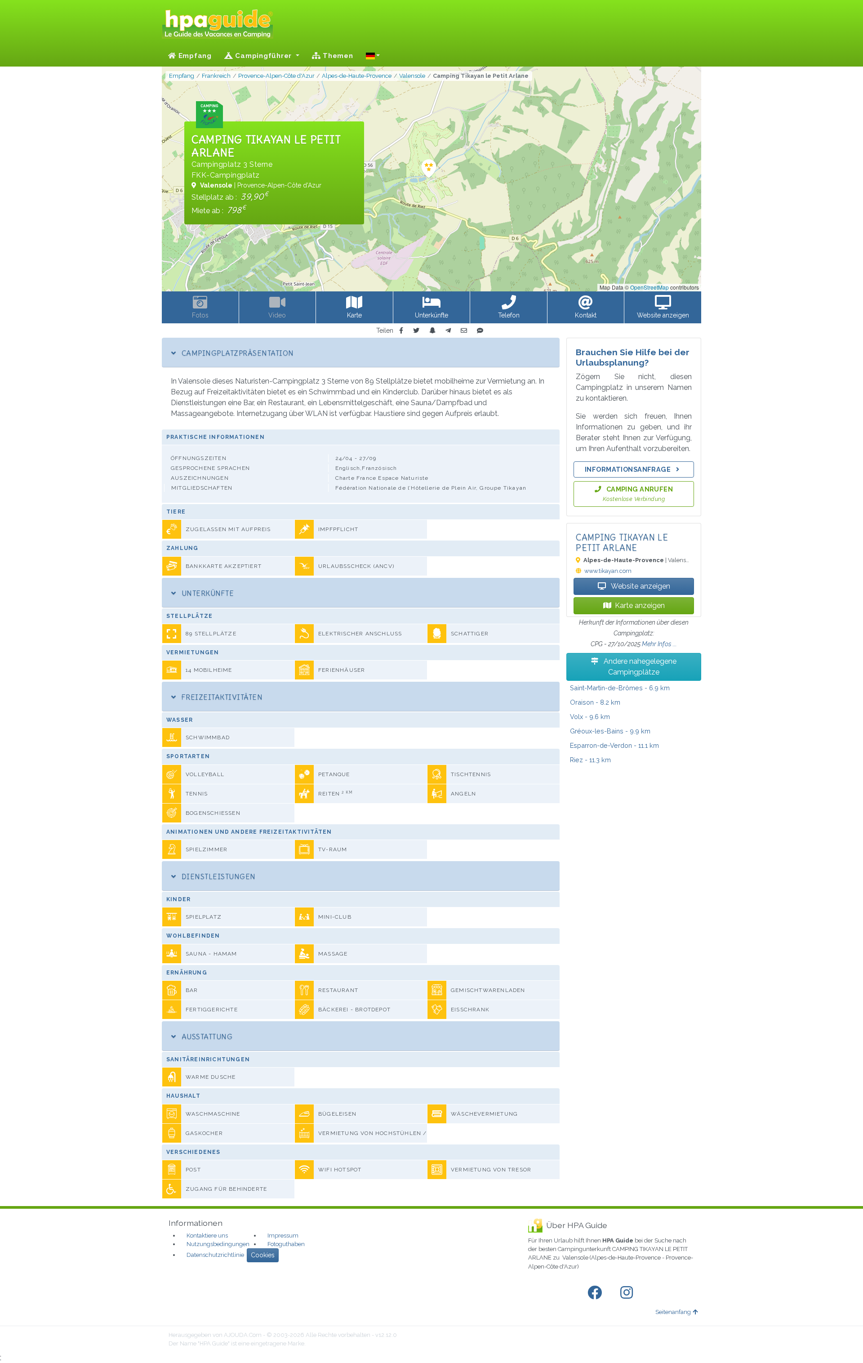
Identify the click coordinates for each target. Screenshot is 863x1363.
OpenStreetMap (649, 287)
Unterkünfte (206, 593)
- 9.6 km (590, 716)
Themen (336, 56)
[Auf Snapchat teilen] (432, 331)
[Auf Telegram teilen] (448, 331)
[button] (373, 56)
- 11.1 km (614, 745)
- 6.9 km (620, 688)
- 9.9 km (610, 731)
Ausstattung (205, 1036)
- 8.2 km (595, 702)
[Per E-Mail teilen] (464, 331)
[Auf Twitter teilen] (416, 331)
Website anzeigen (639, 586)
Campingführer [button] (263, 56)
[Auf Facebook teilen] (401, 331)
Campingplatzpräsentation (236, 353)
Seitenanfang (673, 1312)
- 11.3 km (590, 760)
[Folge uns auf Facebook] (596, 1293)
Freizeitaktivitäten (220, 697)
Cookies (263, 1255)
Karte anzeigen (640, 605)
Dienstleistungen (217, 876)
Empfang (194, 56)
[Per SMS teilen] (480, 331)
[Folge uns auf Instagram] (628, 1293)
